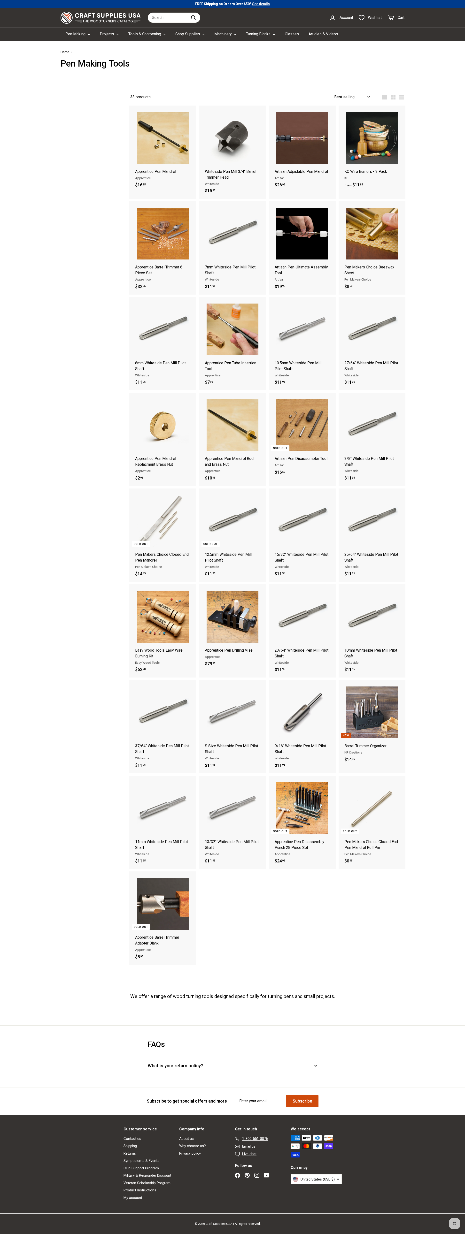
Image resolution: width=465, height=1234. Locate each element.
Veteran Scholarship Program (147, 1183)
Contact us (132, 1138)
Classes (292, 34)
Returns (130, 1153)
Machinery (223, 34)
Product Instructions (140, 1190)
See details (261, 4)
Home (65, 52)
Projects (107, 34)
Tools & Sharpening (145, 34)
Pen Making (75, 34)
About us (186, 1138)
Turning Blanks (258, 34)
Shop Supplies (188, 34)
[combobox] (174, 18)
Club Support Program (141, 1168)
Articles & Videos (323, 34)
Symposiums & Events (141, 1160)
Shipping (130, 1146)
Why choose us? (192, 1146)
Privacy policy (190, 1153)
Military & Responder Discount (147, 1175)
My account (133, 1198)
